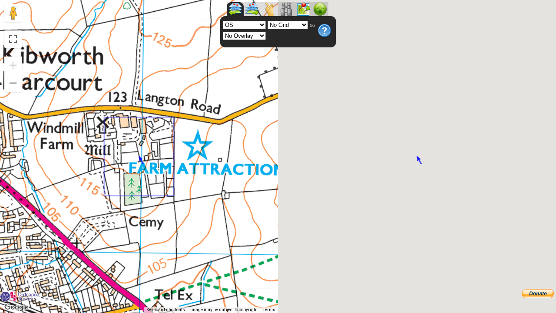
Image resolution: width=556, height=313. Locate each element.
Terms (269, 309)
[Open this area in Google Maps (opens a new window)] (16, 307)
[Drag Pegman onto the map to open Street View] (13, 13)
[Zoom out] (13, 83)
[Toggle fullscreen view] (13, 39)
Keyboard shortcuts (165, 309)
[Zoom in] (13, 65)
